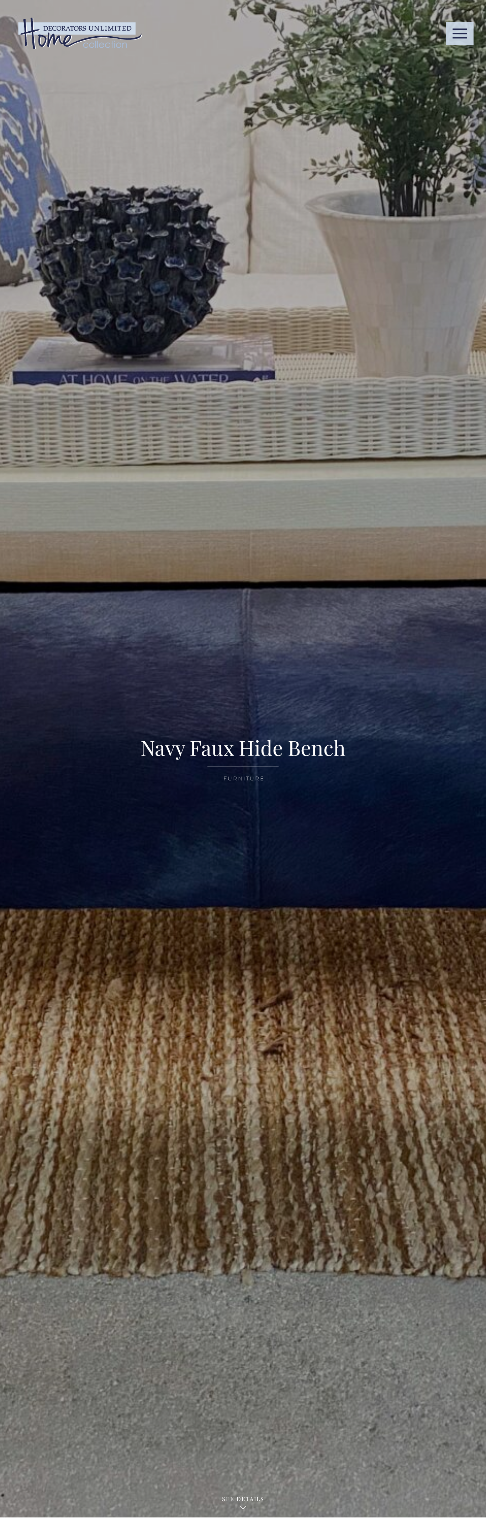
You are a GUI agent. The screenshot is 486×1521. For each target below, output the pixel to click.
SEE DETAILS (243, 1498)
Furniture (244, 778)
